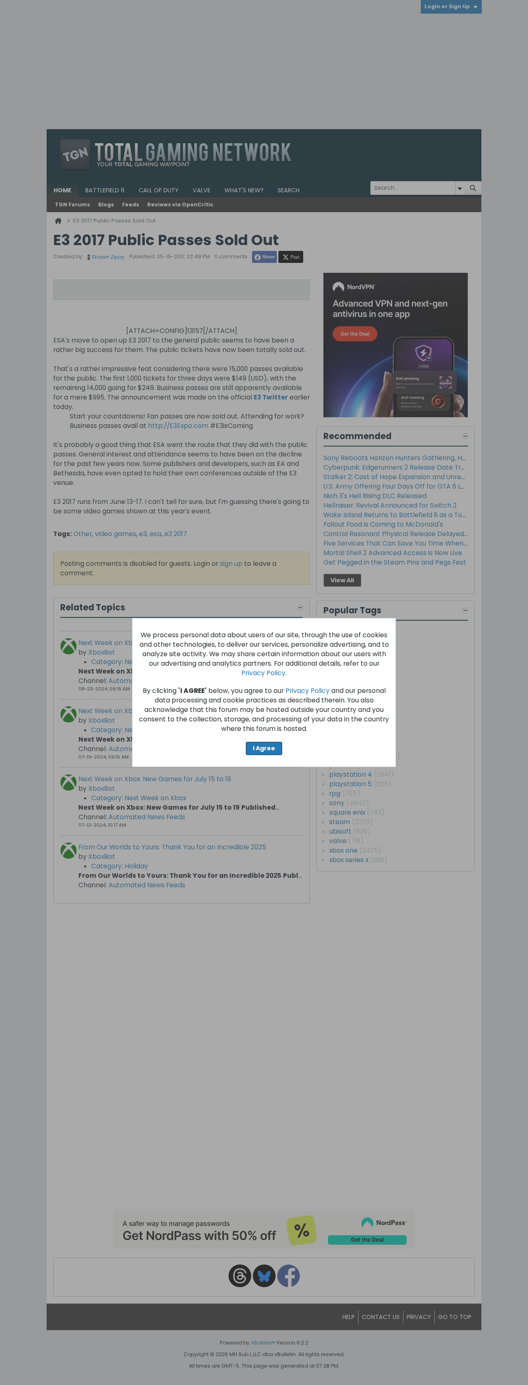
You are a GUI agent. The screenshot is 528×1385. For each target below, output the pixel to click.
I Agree (264, 748)
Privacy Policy (263, 673)
